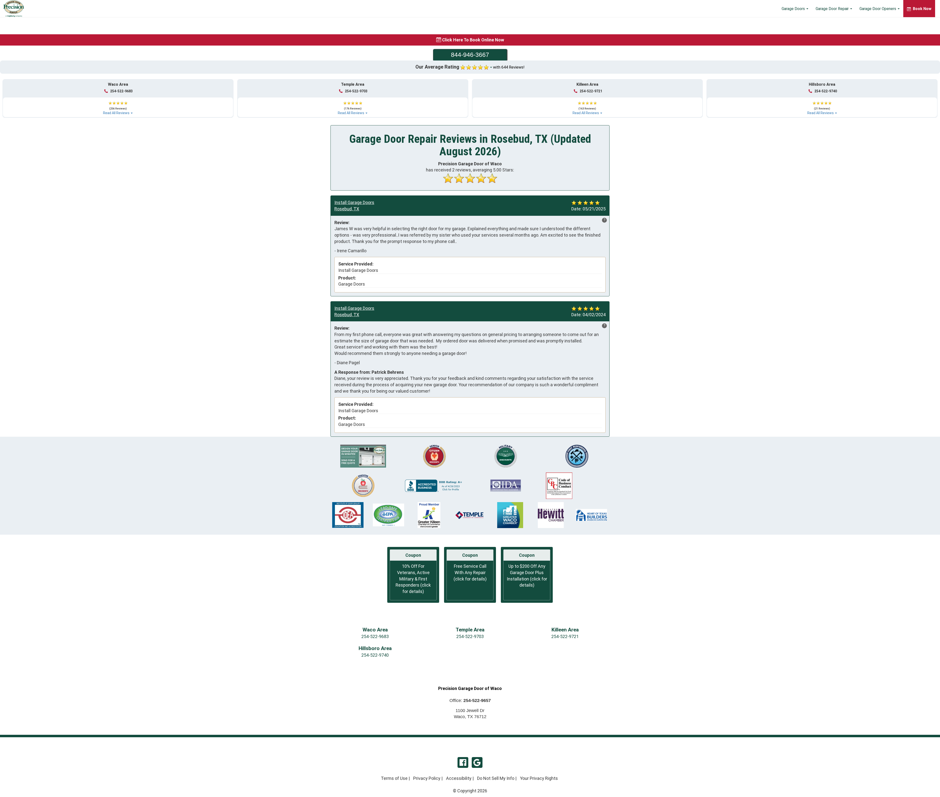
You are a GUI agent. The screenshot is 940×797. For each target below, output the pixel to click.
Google (477, 762)
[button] (118, 106)
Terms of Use (394, 778)
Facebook (463, 762)
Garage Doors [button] (794, 8)
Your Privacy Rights (539, 778)
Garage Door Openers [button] (878, 8)
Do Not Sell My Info (495, 778)
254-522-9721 (591, 91)
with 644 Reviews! (509, 67)
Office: (470, 700)
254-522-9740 (825, 91)
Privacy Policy (426, 778)
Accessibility (458, 778)
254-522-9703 (356, 91)
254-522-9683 (121, 91)
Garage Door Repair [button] (833, 8)
